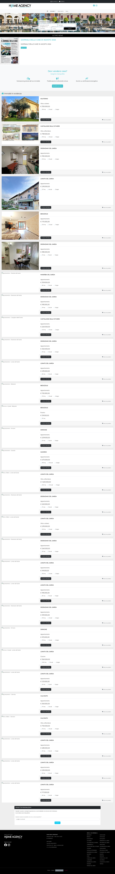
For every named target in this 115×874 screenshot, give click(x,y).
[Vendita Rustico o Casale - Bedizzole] (9, 406)
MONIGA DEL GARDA (91, 865)
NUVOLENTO (102, 838)
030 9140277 (54, 1)
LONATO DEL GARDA (91, 857)
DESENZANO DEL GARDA (92, 852)
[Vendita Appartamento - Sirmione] (8, 428)
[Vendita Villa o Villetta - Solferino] (20, 121)
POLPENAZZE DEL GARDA (105, 846)
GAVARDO (89, 854)
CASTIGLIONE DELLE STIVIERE (93, 846)
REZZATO (102, 854)
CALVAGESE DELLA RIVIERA (92, 842)
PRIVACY (48, 870)
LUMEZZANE (89, 859)
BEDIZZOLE (89, 834)
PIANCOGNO (102, 844)
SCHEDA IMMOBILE (45, 119)
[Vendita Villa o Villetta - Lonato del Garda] (10, 472)
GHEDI (88, 856)
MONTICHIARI (102, 834)
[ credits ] (66, 870)
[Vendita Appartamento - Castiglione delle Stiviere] (12, 317)
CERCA (69, 28)
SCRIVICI (62, 1)
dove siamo (60, 11)
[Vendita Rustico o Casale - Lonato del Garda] (11, 650)
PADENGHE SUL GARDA (104, 840)
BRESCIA (88, 836)
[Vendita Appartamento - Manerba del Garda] (11, 273)
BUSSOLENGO (90, 838)
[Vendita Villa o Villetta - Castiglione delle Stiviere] (20, 140)
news (67, 11)
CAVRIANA (89, 848)
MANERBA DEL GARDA (91, 861)
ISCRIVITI (57, 822)
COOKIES (52, 870)
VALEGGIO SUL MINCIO (104, 861)
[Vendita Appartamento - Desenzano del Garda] (20, 173)
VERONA (101, 863)
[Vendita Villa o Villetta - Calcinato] (8, 716)
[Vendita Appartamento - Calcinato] (9, 694)
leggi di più (23, 47)
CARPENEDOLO (90, 844)
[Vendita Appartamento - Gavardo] (8, 450)
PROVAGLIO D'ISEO (104, 850)
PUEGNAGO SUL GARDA (105, 852)
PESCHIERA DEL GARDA (104, 842)
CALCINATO (89, 840)
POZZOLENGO (103, 848)
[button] (53, 11)
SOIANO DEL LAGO (104, 857)
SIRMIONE (102, 856)
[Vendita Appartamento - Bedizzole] (20, 239)
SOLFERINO (102, 859)
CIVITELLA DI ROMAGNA (92, 850)
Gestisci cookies (59, 870)
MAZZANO (89, 863)
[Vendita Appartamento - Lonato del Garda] (11, 362)
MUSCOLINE (102, 836)
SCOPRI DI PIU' (57, 86)
